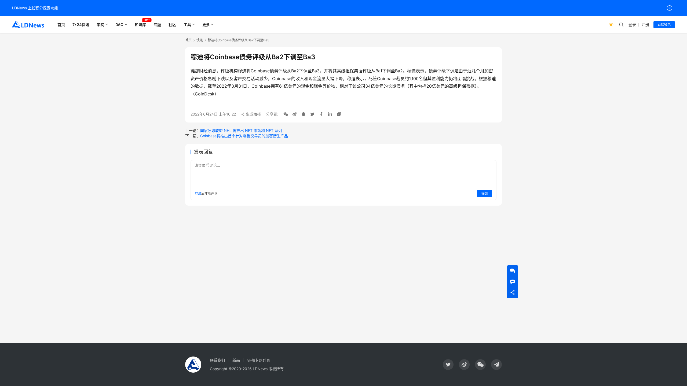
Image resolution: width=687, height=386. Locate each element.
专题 (157, 24)
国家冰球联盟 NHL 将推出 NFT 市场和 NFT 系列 (241, 130)
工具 (187, 24)
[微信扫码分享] (285, 114)
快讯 (199, 40)
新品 (236, 360)
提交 (484, 193)
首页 (61, 24)
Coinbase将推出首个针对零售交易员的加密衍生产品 (244, 135)
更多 (206, 24)
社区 (172, 24)
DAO (119, 24)
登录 (632, 24)
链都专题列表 (258, 360)
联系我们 (217, 360)
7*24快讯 (80, 24)
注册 (645, 24)
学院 (100, 24)
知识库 (140, 24)
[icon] (448, 364)
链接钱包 (664, 25)
